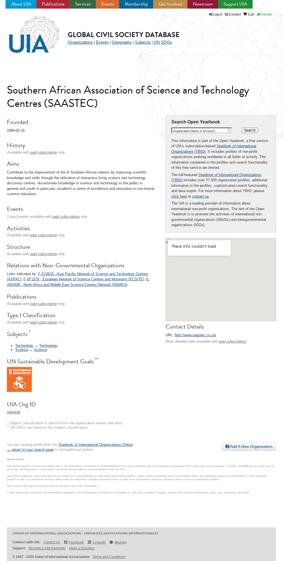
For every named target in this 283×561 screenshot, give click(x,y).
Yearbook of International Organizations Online (95, 445)
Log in (217, 14)
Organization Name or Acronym (194, 131)
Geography (122, 42)
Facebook (76, 542)
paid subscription (232, 341)
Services (83, 4)
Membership (136, 4)
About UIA (21, 4)
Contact (234, 14)
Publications (53, 4)
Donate (266, 14)
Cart (250, 14)
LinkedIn (99, 542)
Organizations (80, 42)
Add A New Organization (250, 446)
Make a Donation (82, 548)
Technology (24, 345)
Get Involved (170, 4)
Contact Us (51, 542)
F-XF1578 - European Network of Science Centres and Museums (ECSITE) (83, 279)
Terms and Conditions (109, 557)
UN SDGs (163, 42)
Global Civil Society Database (124, 35)
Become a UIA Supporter (47, 548)
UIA (27, 31)
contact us (200, 196)
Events (107, 4)
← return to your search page (30, 450)
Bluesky (121, 542)
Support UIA (235, 4)
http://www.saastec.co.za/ (195, 335)
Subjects (143, 42)
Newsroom (203, 4)
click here (179, 196)
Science (21, 350)
